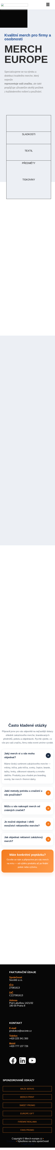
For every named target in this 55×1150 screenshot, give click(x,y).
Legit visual (27, 1144)
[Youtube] (32, 1060)
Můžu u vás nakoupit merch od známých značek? (26, 808)
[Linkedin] (22, 1060)
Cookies (11, 1141)
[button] (48, 4)
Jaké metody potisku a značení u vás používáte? (26, 793)
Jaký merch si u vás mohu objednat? (27, 755)
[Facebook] (13, 1060)
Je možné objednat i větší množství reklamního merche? (26, 823)
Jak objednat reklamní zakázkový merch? (26, 839)
